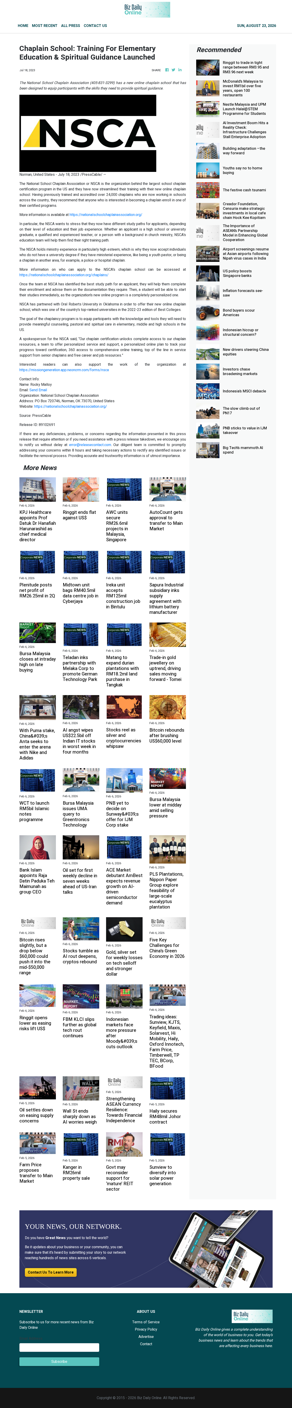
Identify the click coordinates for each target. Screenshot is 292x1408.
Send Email (38, 390)
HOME (23, 26)
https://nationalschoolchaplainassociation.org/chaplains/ (64, 275)
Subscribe (59, 1361)
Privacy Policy (146, 1329)
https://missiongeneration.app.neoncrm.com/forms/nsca (64, 370)
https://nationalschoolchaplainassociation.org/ (106, 215)
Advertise (146, 1337)
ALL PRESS (70, 26)
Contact (146, 1344)
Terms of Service (146, 1322)
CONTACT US (95, 26)
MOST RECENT (44, 26)
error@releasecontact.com (90, 445)
